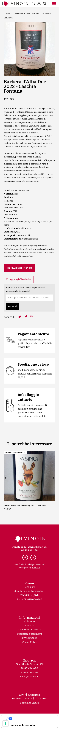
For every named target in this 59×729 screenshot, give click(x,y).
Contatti (29, 625)
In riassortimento (19, 268)
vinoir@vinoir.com (29, 676)
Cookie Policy (29, 642)
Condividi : (10, 317)
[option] (29, 49)
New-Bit (36, 568)
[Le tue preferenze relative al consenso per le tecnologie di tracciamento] (5, 724)
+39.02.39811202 (29, 672)
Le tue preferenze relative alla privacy (32, 719)
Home (7, 13)
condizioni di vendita (43, 249)
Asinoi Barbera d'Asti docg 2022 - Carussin (25, 505)
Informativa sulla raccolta (19, 725)
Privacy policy (29, 638)
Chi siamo (29, 621)
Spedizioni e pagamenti (29, 634)
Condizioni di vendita (30, 629)
